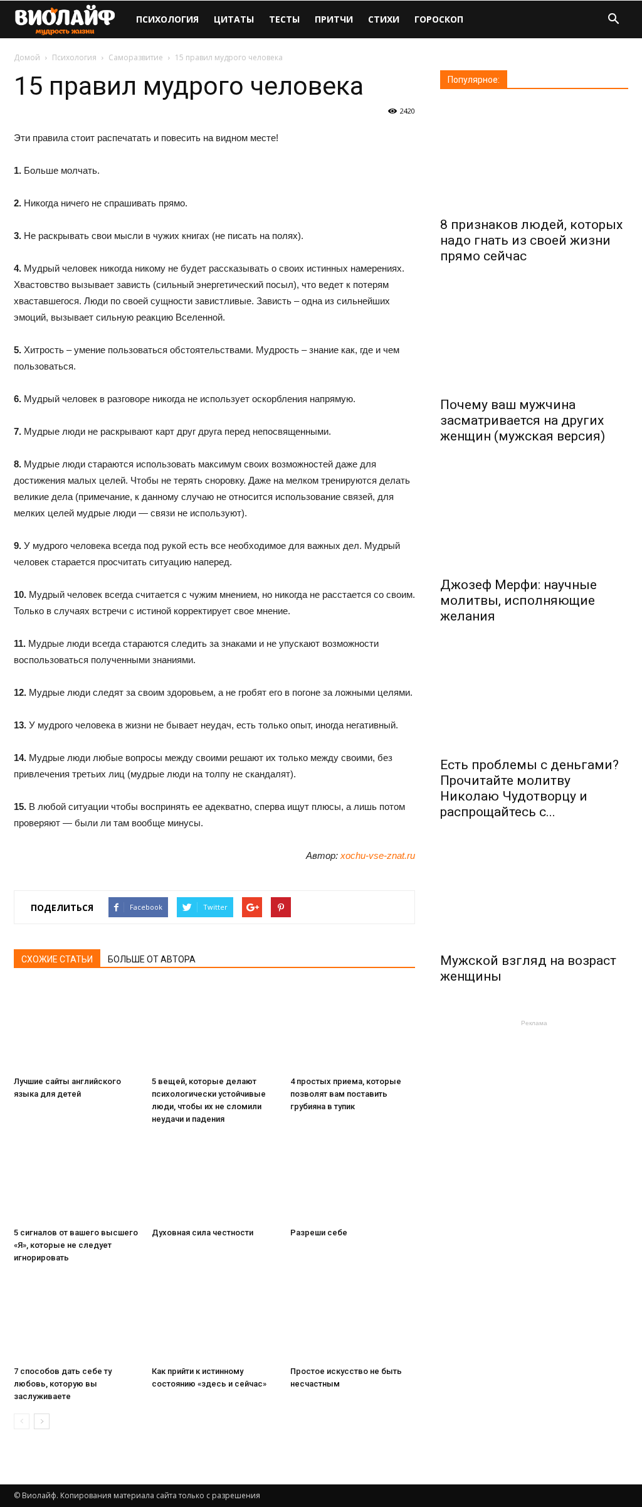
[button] (613, 20)
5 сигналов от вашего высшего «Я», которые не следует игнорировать (76, 1245)
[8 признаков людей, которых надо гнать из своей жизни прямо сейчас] (534, 157)
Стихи (383, 19)
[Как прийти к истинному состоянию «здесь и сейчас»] (214, 1318)
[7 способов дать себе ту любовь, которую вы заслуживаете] (76, 1318)
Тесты (284, 19)
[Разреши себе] (352, 1179)
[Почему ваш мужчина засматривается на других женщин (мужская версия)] (534, 337)
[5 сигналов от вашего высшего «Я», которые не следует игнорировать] (76, 1179)
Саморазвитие (135, 57)
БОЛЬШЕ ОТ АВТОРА (152, 959)
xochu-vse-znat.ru (377, 855)
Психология (167, 19)
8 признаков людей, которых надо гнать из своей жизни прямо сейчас (531, 240)
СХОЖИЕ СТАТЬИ (57, 959)
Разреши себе (318, 1232)
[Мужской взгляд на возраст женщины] (534, 893)
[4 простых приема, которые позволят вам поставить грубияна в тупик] (352, 1028)
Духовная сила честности (202, 1232)
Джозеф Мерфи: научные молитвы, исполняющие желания (518, 600)
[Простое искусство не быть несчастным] (352, 1318)
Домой (27, 57)
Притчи (334, 19)
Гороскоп (438, 19)
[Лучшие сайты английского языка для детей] (76, 1028)
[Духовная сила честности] (214, 1179)
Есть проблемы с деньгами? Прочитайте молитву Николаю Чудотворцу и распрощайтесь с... (529, 788)
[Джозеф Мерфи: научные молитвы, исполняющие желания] (534, 517)
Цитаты (234, 19)
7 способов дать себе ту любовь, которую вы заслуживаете (63, 1383)
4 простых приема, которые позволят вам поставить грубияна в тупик (345, 1094)
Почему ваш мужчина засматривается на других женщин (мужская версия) (522, 420)
